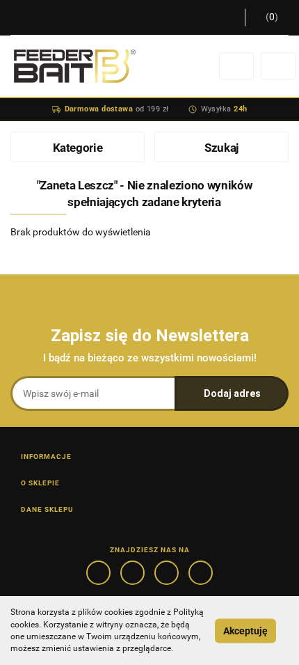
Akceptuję (245, 630)
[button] (267, 17)
